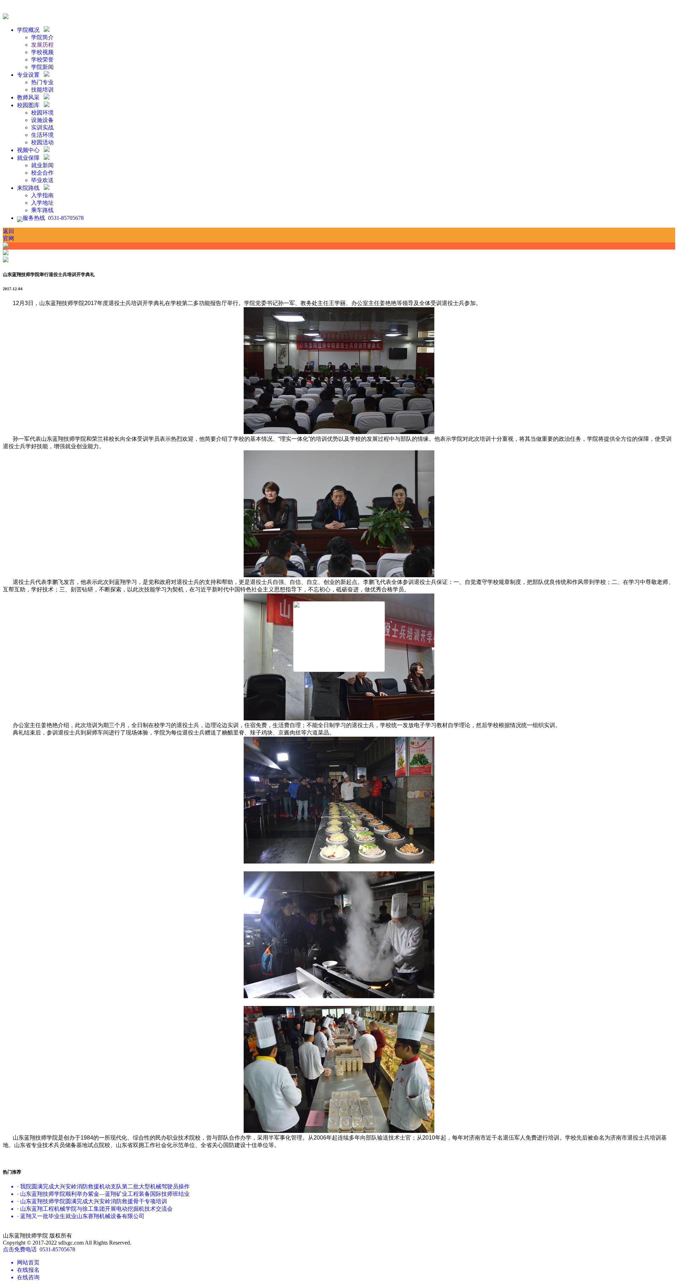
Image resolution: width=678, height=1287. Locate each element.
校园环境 (42, 113)
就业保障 (29, 158)
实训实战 (42, 127)
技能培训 (42, 90)
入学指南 (42, 195)
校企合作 (42, 173)
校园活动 (42, 142)
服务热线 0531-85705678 (53, 218)
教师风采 (29, 97)
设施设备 (42, 120)
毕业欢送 (42, 180)
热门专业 (42, 82)
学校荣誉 (42, 60)
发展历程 (42, 45)
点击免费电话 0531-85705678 (39, 1249)
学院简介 (42, 37)
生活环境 (42, 135)
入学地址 (42, 203)
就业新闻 (42, 165)
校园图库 (29, 105)
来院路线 (29, 188)
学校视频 (42, 52)
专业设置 (29, 75)
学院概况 (29, 30)
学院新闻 (42, 67)
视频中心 (29, 150)
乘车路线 (42, 210)
